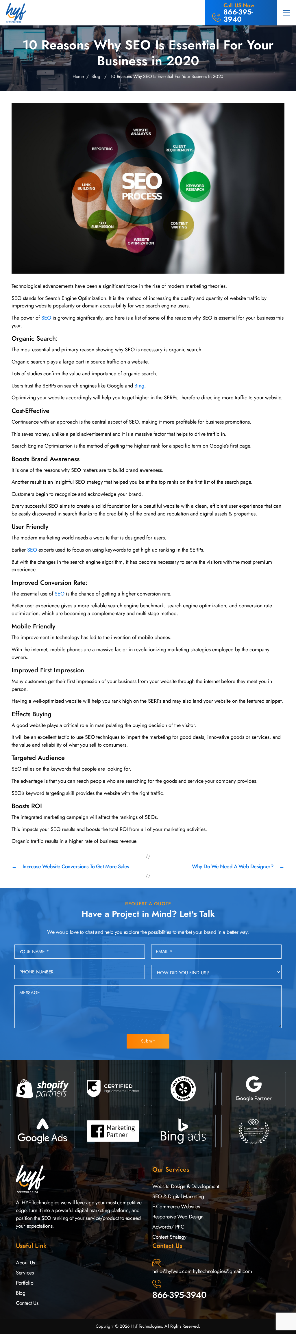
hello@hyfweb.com (172, 1271)
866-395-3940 (179, 1295)
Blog (95, 76)
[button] (286, 12)
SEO (46, 318)
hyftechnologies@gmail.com (222, 1271)
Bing (139, 385)
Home (78, 76)
